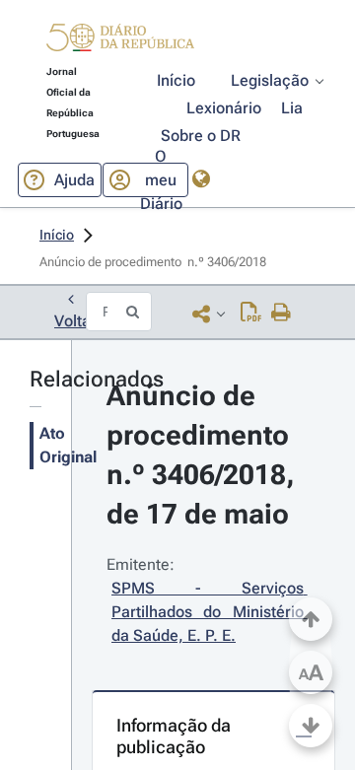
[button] (120, 40)
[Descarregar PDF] (251, 313)
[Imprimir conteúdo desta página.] (281, 313)
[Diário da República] (120, 42)
